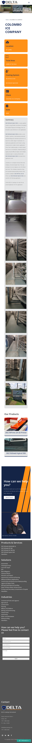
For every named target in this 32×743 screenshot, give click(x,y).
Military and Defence (7, 608)
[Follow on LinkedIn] (5, 735)
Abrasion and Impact (7, 575)
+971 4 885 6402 (5, 729)
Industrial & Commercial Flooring (10, 577)
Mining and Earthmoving (8, 610)
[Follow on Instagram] (2, 735)
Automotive (4, 563)
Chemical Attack (5, 573)
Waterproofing (5, 618)
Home (7, 19)
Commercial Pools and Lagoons (10, 600)
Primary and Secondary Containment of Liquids (14, 589)
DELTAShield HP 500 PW (8, 550)
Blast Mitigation (5, 571)
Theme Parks (5, 612)
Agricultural (4, 602)
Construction (5, 604)
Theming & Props (6, 565)
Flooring (3, 606)
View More (4, 554)
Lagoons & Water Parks (7, 583)
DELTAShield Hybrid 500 (8, 552)
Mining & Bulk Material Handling (10, 585)
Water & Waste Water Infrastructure (11, 587)
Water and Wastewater (7, 616)
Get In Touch (9, 497)
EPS (2, 569)
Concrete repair (5, 567)
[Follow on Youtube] (8, 735)
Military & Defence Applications (10, 579)
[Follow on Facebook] (11, 735)
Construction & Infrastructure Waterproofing (14, 581)
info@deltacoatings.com (6, 727)
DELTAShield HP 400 (7, 548)
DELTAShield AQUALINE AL (8, 546)
